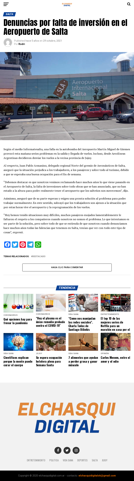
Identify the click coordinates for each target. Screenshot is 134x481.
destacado (38, 256)
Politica (54, 460)
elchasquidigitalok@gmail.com (97, 475)
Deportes (82, 460)
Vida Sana (68, 460)
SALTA (95, 460)
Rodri (21, 44)
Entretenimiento (36, 460)
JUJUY (104, 460)
